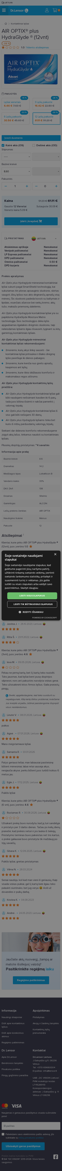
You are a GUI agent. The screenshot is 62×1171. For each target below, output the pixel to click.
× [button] (55, 554)
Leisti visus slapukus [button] (32, 595)
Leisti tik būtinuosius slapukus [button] (33, 604)
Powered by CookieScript (44, 618)
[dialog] (30, 585)
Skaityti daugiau (29, 588)
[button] (31, 612)
